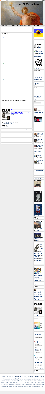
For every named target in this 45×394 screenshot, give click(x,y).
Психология (9, 376)
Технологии (19, 378)
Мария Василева (29, 379)
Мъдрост (7, 379)
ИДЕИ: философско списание (38, 362)
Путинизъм (2, 386)
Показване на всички (41, 368)
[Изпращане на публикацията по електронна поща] (18, 122)
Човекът (6, 377)
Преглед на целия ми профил (37, 85)
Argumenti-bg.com (37, 348)
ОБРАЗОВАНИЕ (21, 25)
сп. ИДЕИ (15, 378)
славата (36, 386)
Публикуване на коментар (5, 126)
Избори (10, 378)
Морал (23, 378)
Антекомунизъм (39, 380)
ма (24, 386)
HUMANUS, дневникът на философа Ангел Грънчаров (38, 334)
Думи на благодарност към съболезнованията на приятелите (40, 161)
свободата (37, 377)
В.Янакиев (4, 380)
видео (18, 386)
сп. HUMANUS (34, 378)
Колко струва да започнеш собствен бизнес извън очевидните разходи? (38, 350)
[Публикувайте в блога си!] (15, 122)
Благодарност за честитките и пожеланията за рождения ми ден (40, 155)
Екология (38, 379)
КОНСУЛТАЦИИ (13, 25)
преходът (30, 386)
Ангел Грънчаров (5, 122)
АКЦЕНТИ (25, 25)
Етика (39, 379)
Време (35, 379)
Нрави (16, 376)
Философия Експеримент (13, 380)
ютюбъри (42, 386)
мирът (25, 386)
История (9, 377)
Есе (16, 380)
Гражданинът (24, 376)
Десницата (42, 377)
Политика (11, 123)
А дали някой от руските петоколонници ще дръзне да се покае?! (38, 336)
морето (28, 386)
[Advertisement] (14, 134)
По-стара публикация (29, 129)
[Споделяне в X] (16, 122)
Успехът (2, 379)
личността (8, 378)
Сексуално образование (8, 380)
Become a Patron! (36, 67)
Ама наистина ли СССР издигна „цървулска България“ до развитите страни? (38, 357)
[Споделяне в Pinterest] (17, 122)
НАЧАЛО (3, 25)
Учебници (13, 386)
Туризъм (23, 380)
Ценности (12, 376)
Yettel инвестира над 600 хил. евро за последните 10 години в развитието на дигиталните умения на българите (38, 343)
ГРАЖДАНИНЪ (29, 25)
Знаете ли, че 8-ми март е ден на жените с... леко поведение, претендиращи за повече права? (38, 151)
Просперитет (33, 379)
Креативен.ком (36, 341)
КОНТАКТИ (34, 25)
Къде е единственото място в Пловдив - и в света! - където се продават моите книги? (38, 98)
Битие (36, 379)
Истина (11, 377)
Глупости (37, 378)
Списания (4, 386)
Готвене (43, 384)
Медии (22, 377)
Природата (9, 379)
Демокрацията (7, 123)
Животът (19, 377)
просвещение (33, 386)
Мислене (17, 378)
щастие (41, 386)
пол (17, 380)
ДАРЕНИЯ (38, 25)
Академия (2, 380)
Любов (11, 379)
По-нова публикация (4, 129)
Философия (13, 377)
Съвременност (33, 377)
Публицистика (24, 379)
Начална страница (16, 129)
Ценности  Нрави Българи (34, 380)
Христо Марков (15, 386)
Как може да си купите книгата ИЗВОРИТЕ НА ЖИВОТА (39, 140)
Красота (43, 378)
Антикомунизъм (41, 376)
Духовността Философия (28, 380)
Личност (40, 377)
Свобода (24, 377)
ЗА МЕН (6, 25)
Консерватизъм (30, 378)
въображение (21, 386)
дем (22, 386)
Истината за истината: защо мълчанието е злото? (38, 363)
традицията (38, 386)
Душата (21, 380)
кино (23, 386)
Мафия (26, 377)
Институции (4, 379)
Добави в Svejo (12, 114)
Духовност (3, 377)
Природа (22, 378)
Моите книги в (38, 168)
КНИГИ (9, 25)
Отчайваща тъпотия (27, 378)
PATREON (37, 55)
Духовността (29, 377)
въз (19, 386)
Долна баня (19, 380)
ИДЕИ (17, 25)
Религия (27, 379)
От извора (36, 355)
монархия (26, 386)
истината (6, 378)
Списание (36, 202)
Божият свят (21, 379)
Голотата (41, 384)
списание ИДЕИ (3, 378)
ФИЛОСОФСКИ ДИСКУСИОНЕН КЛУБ (16, 379)
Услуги (11, 386)
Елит (43, 379)
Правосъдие (12, 378)
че (39, 386)
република (35, 386)
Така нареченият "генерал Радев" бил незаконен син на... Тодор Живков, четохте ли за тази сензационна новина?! (40, 134)
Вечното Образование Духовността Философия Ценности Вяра (34, 382)
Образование (29, 376)
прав (29, 386)
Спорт (5, 386)
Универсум (42, 379)
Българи (36, 376)
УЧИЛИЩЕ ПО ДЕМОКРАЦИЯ (8, 386)
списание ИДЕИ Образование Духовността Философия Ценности (31, 384)
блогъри (17, 386)
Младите (17, 377)
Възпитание (4, 123)
